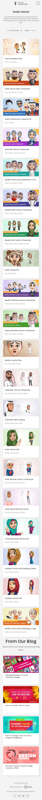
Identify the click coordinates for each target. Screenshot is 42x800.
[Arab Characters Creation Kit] (21, 107)
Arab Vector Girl (12, 449)
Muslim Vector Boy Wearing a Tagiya (21, 628)
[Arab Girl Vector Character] (21, 137)
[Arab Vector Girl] (21, 438)
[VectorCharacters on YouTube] (23, 795)
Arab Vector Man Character (17, 89)
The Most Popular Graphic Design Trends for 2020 (19, 767)
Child (6, 62)
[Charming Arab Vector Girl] (21, 527)
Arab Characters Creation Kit (18, 119)
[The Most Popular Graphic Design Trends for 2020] (21, 755)
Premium (20, 92)
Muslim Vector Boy (13, 360)
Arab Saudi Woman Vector (17, 509)
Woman (22, 153)
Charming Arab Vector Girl (17, 539)
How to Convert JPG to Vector (17, 705)
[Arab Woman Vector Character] (21, 467)
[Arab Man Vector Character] (21, 378)
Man (10, 92)
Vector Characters (21, 3)
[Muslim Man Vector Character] (21, 198)
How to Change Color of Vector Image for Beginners (18, 737)
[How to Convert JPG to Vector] (21, 694)
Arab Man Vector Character (17, 390)
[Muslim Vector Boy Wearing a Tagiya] (21, 616)
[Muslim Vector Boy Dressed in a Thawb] (21, 167)
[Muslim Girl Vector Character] (21, 228)
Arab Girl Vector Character (17, 149)
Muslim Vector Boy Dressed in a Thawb (21, 180)
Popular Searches (21, 783)
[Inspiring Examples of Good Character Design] (21, 664)
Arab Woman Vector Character (19, 479)
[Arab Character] (21, 258)
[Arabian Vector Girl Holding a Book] (21, 557)
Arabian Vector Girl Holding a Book (20, 568)
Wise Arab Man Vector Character (20, 330)
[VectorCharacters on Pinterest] (27, 795)
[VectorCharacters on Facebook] (14, 795)
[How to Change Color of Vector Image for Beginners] (21, 724)
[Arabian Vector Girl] (21, 586)
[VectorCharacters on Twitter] (19, 795)
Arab (10, 62)
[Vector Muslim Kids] (21, 47)
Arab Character (12, 270)
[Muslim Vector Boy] (21, 348)
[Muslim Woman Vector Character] (21, 288)
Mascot (20, 393)
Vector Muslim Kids (13, 58)
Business (15, 393)
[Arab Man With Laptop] (21, 408)
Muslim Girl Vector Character (18, 240)
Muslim (15, 62)
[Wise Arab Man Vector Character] (21, 318)
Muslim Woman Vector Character (20, 300)
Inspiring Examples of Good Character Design (16, 676)
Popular (33, 30)
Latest (27, 30)
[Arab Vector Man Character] (21, 77)
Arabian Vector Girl (13, 598)
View (13, 30)
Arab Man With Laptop (15, 420)
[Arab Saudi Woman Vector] (21, 497)
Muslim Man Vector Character (18, 210)
